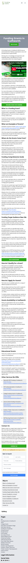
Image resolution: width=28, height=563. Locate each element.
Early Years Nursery (6, 527)
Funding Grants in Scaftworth (8, 521)
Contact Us (5, 505)
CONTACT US (14, 446)
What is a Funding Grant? (9, 483)
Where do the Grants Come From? (11, 487)
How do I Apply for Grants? (9, 496)
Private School (4, 532)
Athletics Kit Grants (5, 542)
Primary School (5, 530)
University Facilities (5, 538)
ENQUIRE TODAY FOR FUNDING (14, 105)
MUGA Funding (5, 544)
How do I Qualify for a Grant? (10, 494)
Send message (14, 475)
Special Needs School (6, 536)
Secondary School (5, 535)
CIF (2, 519)
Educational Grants (7, 501)
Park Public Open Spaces (7, 541)
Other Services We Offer (9, 503)
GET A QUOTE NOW (14, 259)
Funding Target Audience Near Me (11, 492)
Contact (3, 552)
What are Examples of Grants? (10, 485)
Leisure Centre (4, 550)
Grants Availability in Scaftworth (10, 498)
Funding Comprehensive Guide (10, 490)
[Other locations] (21, 3)
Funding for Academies (6, 528)
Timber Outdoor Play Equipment (9, 549)
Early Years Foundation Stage (8, 525)
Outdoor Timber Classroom (8, 547)
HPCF (2, 522)
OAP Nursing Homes (6, 539)
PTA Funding (4, 533)
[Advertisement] (14, 20)
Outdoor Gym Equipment (7, 546)
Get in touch (14, 44)
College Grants (4, 524)
